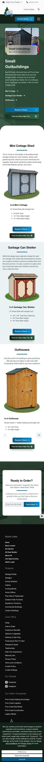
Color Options (14, 487)
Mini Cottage (10, 91)
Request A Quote (21, 110)
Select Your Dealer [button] (13, 2)
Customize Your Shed (30, 485)
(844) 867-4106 (33, 2)
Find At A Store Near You (21, 116)
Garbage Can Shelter (14, 95)
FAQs (32, 487)
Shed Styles (25, 487)
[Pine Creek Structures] (8, 11)
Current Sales (29, 9)
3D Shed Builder (23, 19)
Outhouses (10, 100)
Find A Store (30, 504)
